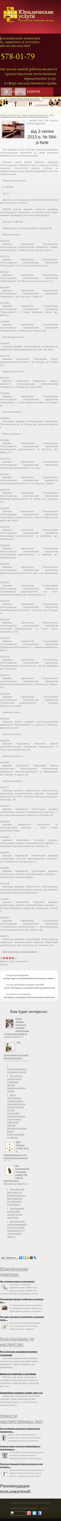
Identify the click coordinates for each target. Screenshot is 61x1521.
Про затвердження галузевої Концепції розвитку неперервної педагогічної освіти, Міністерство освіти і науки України (16, 1055)
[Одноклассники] (28, 1258)
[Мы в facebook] (39, 1514)
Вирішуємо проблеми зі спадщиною (18, 1374)
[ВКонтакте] (21, 1258)
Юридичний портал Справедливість (20, 952)
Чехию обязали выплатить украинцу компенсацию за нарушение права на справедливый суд (16, 1028)
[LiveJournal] (35, 1258)
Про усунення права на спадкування (17, 1281)
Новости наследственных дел (35, 115)
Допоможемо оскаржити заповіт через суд (21, 1393)
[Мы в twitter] (34, 1514)
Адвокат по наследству (10, 115)
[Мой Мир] (31, 1258)
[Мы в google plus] (28, 1514)
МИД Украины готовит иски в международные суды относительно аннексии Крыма (16, 1151)
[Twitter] (24, 1258)
